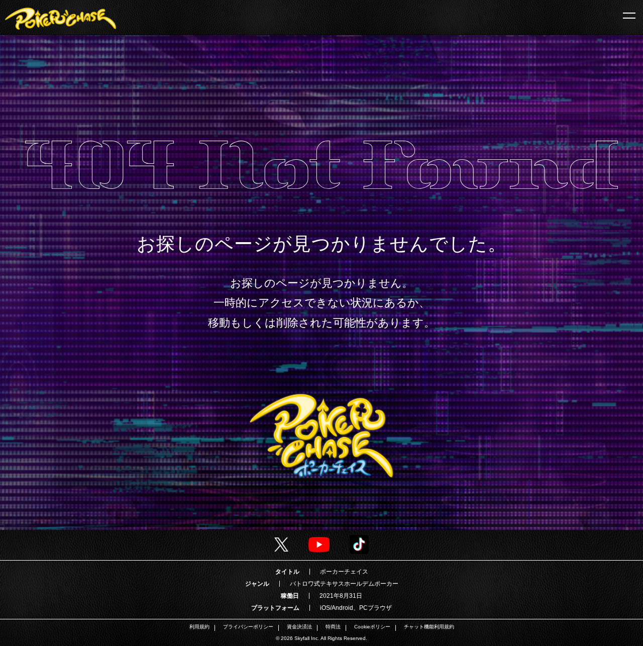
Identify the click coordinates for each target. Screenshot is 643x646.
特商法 (333, 626)
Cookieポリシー (372, 626)
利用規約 (199, 626)
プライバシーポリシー (248, 626)
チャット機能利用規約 (429, 626)
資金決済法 (299, 626)
